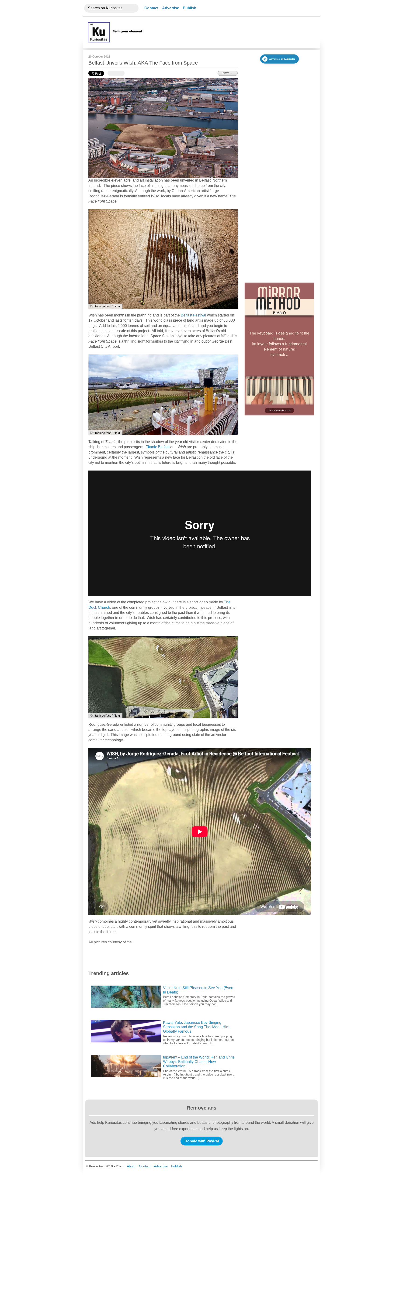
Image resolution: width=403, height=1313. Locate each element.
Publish (189, 8)
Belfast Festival (193, 315)
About (131, 1166)
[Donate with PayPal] (202, 1141)
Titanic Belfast (157, 447)
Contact (151, 8)
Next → (227, 73)
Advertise (170, 8)
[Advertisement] (230, 32)
